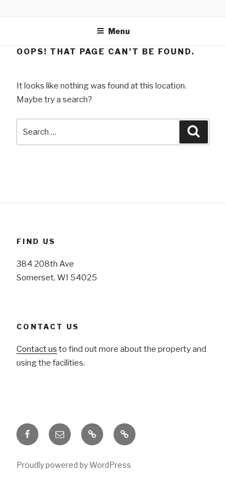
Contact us (36, 349)
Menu (119, 31)
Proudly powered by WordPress (73, 464)
